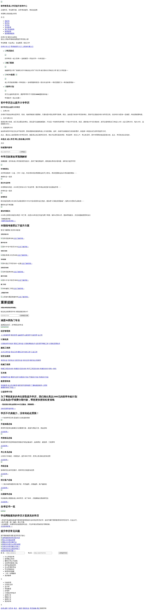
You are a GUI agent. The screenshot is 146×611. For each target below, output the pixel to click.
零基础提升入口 (16, 46)
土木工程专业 (5, 352)
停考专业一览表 (6, 191)
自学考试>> (9, 58)
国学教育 (27, 385)
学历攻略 (33, 608)
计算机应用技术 (54, 343)
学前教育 (4, 385)
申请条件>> (9, 98)
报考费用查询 (9, 33)
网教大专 (8, 597)
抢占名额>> (17, 98)
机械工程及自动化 (7, 368)
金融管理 (20, 335)
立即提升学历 (63, 553)
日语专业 (11, 360)
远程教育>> (25, 58)
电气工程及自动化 (33, 368)
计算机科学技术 (10, 593)
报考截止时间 (9, 559)
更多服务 (8, 575)
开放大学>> (34, 58)
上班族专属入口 (27, 46)
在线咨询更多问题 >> (8, 551)
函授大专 (8, 599)
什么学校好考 (9, 557)
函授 (20, 608)
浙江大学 (60, 70)
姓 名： (3, 553)
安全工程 (14, 352)
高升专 (7, 23)
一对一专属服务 (10, 573)
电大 (15, 608)
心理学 (45, 385)
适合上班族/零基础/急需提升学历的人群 (15, 39)
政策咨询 (8, 31)
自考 (2, 608)
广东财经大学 (19, 70)
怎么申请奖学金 (10, 567)
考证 (38, 608)
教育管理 (20, 385)
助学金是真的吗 (10, 565)
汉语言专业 (18, 360)
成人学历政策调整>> (12, 82)
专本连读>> (42, 58)
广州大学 (37, 70)
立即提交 (23, 152)
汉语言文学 (9, 584)
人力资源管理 (5, 335)
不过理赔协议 (9, 569)
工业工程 (34, 352)
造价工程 (27, 352)
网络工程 (45, 343)
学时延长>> (23, 82)
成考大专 (8, 595)
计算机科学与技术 (7, 343)
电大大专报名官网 (8, 540)
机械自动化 (44, 368)
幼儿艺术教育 (12, 385)
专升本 (7, 25)
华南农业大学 (29, 70)
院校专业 (26, 608)
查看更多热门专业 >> (8, 387)
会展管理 (27, 335)
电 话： (30, 553)
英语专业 (4, 360)
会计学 (40, 335)
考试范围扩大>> (58, 82)
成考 (6, 608)
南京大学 (53, 70)
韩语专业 (32, 360)
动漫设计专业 (24, 377)
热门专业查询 (9, 29)
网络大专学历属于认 (9, 542)
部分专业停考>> (46, 82)
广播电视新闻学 (36, 385)
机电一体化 (52, 368)
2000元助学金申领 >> (8, 408)
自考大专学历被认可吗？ (11, 546)
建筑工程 (20, 352)
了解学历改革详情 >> (8, 221)
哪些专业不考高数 (7, 205)
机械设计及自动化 (20, 368)
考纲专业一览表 (6, 177)
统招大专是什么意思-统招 (11, 544)
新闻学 (38, 360)
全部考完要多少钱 (11, 563)
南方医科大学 (45, 70)
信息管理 (38, 343)
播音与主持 (15, 377)
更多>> (65, 70)
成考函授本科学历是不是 (11, 538)
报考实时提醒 (9, 571)
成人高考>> (17, 58)
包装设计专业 (43, 377)
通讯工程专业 (18, 343)
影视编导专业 (5, 377)
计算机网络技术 (29, 343)
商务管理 (14, 335)
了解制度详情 (5, 219)
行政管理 (34, 335)
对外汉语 (26, 360)
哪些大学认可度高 (11, 561)
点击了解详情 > (19, 238)
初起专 (7, 21)
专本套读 (8, 27)
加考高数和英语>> (34, 82)
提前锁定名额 (24, 315)
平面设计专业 (34, 377)
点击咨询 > (4, 432)
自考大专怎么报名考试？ (11, 548)
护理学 (7, 591)
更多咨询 (8, 601)
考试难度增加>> (69, 82)
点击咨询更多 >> (7, 526)
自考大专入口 (5, 46)
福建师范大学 (9, 70)
